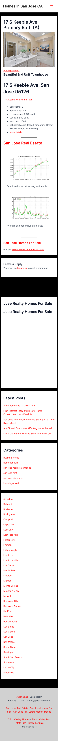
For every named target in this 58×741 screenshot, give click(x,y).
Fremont (7, 545)
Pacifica (7, 611)
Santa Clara (9, 647)
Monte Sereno (10, 585)
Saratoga (8, 652)
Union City (9, 667)
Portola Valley (10, 621)
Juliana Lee (22, 696)
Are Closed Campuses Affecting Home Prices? (27, 428)
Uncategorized (11, 483)
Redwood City (10, 601)
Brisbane (8, 509)
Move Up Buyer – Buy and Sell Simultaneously (27, 433)
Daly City (8, 529)
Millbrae (7, 575)
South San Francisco (14, 657)
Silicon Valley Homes (19, 719)
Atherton (8, 499)
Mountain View (11, 591)
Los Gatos (8, 565)
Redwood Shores (12, 606)
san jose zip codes (13, 478)
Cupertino (8, 524)
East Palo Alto (10, 534)
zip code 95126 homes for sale (28, 249)
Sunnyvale (8, 662)
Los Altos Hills (10, 560)
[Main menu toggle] (51, 6)
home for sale (10, 462)
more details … (17, 132)
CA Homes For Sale (33, 723)
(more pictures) (11, 70)
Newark (7, 596)
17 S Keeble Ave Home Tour (17, 99)
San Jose (8, 636)
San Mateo (9, 642)
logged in (22, 268)
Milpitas (7, 580)
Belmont (7, 504)
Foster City (9, 540)
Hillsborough (10, 550)
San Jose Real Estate (22, 143)
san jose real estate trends (17, 467)
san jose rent (10, 473)
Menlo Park (9, 570)
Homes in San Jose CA (23, 6)
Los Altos (8, 555)
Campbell (8, 519)
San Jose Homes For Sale (22, 243)
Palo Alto (8, 616)
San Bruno (8, 626)
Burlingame (9, 514)
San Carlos (9, 631)
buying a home (11, 457)
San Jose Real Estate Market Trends (32, 711)
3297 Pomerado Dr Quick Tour (19, 405)
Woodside (8, 672)
